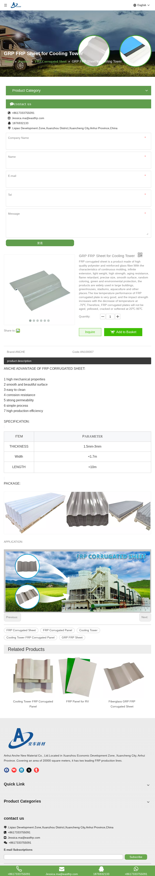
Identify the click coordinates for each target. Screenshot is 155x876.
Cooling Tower (88, 630)
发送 (40, 243)
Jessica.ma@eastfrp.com (28, 118)
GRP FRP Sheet (72, 637)
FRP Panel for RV (77, 701)
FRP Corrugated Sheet (21, 630)
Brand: (11, 351)
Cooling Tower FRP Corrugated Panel (30, 637)
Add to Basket (126, 332)
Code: (76, 351)
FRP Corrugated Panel (57, 630)
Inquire (90, 332)
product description (19, 360)
